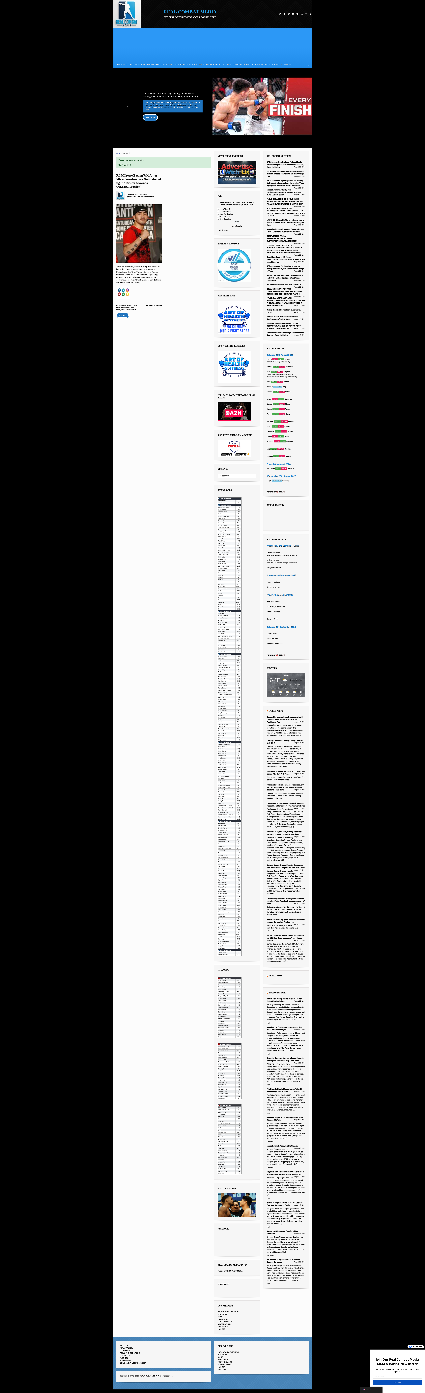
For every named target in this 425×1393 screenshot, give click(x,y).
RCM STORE (222, 1314)
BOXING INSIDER (277, 992)
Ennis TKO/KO (224, 209)
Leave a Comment (155, 305)
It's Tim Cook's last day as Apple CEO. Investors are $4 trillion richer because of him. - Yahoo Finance (285, 937)
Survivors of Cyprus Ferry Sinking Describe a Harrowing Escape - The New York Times (284, 833)
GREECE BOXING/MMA (129, 310)
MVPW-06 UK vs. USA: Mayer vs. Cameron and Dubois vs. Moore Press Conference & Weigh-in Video (285, 222)
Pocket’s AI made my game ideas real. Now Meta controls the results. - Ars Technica (286, 920)
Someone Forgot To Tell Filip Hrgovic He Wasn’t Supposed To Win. (285, 1118)
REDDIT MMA (275, 975)
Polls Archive (223, 230)
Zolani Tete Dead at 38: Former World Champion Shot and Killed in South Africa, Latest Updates (286, 259)
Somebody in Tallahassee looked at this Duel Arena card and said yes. (284, 1028)
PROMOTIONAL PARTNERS (228, 1312)
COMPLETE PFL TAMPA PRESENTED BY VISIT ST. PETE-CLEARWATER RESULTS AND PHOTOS (282, 238)
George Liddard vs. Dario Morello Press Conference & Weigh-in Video (282, 317)
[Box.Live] (276, 491)
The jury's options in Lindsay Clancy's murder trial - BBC (285, 741)
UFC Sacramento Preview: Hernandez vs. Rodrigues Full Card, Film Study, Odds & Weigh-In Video (286, 268)
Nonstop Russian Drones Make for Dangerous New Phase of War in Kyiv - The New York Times (286, 866)
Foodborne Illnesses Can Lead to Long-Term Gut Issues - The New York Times (286, 772)
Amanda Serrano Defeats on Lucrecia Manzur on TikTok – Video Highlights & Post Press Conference (285, 277)
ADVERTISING (125, 1360)
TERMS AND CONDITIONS (130, 1353)
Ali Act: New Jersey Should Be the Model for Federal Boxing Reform (284, 1000)
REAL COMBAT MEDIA (190, 11)
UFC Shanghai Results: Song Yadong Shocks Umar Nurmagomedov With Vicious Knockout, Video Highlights (285, 164)
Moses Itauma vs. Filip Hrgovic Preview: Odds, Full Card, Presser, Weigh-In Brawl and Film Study (284, 192)
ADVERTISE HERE (224, 1324)
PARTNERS (124, 1358)
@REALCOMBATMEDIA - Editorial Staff (140, 196)
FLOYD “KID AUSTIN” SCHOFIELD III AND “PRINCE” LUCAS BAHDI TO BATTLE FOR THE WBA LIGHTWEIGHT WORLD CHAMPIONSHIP (285, 201)
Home (118, 153)
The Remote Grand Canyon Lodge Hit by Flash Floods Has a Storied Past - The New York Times (286, 804)
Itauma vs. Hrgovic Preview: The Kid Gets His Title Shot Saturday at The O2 (284, 1204)
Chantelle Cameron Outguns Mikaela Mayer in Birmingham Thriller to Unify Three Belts (285, 1059)
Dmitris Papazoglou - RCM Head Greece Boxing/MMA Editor (126, 307)
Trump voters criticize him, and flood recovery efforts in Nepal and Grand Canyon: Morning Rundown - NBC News (285, 787)
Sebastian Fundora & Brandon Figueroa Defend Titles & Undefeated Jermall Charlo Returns (285, 230)
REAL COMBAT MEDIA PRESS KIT (133, 1363)
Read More (150, 116)
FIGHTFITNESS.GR (225, 1322)
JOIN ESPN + (223, 1327)
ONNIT (220, 1317)
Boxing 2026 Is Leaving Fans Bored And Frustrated (282, 1232)
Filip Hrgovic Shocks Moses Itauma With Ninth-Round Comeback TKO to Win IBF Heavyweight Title (170, 96)
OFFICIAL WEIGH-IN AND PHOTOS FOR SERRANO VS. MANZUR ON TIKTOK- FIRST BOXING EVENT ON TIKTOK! (284, 325)
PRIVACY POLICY (126, 1348)
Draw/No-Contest (226, 214)
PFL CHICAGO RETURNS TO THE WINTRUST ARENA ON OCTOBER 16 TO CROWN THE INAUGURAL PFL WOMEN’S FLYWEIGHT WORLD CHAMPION (286, 302)
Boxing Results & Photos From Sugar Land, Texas (284, 311)
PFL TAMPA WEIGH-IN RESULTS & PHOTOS (284, 285)
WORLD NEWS (276, 710)
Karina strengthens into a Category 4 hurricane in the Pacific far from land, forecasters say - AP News (286, 901)
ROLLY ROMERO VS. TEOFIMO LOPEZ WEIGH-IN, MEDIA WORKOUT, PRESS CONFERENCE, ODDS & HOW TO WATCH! (284, 291)
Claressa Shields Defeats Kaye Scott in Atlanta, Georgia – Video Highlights (285, 334)
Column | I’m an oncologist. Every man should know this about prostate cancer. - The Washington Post (285, 719)
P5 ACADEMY (223, 1319)
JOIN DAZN (222, 1329)
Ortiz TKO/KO (224, 216)
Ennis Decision (225, 211)
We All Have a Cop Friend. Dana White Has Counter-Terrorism (283, 1260)
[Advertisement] (212, 44)
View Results (237, 226)
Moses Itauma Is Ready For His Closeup (282, 1146)
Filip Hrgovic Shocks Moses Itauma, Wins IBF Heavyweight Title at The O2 (284, 1090)
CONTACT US (125, 1355)
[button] (128, 106)
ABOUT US (124, 1345)
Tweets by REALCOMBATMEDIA (230, 1271)
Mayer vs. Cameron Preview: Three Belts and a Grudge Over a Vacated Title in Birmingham (285, 1173)
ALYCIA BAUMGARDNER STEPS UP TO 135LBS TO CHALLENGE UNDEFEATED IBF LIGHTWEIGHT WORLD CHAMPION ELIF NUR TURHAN (286, 212)
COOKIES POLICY (126, 1350)
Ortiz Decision (225, 219)
